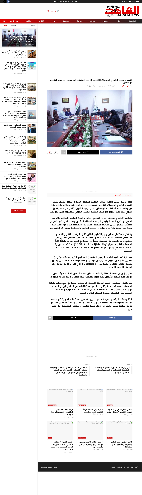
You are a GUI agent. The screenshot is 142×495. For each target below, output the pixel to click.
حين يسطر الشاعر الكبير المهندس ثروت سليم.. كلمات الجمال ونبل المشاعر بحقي (15, 176)
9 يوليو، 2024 (112, 85)
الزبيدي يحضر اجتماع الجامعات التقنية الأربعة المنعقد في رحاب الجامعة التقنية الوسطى (19, 39)
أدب (50, 438)
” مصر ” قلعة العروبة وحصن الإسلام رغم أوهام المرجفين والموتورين (91, 444)
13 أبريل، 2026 (127, 449)
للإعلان (56, 1)
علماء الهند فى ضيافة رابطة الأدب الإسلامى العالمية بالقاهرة (15, 164)
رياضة (79, 21)
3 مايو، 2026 (127, 415)
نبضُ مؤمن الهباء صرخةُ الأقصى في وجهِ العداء (93, 411)
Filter (32, 25)
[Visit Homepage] (122, 11)
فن (54, 21)
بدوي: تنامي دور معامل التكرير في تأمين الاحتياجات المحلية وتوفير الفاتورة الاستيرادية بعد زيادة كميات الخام (14, 100)
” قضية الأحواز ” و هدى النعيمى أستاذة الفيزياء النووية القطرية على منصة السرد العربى (62, 445)
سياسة (66, 21)
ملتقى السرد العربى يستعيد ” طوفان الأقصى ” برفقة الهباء (119, 411)
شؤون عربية (102, 85)
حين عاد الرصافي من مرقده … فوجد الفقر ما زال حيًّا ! (14, 198)
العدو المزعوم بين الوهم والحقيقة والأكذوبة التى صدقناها (121, 444)
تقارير (41, 21)
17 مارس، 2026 (97, 449)
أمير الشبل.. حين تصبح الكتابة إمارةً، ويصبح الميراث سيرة (15, 151)
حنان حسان (126, 85)
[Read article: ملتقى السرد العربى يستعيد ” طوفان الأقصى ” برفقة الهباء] (119, 398)
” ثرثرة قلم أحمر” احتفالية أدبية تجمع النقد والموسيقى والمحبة (14, 187)
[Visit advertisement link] (18, 78)
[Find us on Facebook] (8, 1)
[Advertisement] (90, 51)
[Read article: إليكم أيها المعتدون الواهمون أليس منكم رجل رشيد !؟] (60, 398)
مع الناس (14, 21)
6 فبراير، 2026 (68, 452)
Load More (18, 211)
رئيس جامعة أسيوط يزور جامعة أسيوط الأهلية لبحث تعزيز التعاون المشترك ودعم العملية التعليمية (14, 86)
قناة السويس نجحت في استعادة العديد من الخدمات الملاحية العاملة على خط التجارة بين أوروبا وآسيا (14, 114)
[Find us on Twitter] (4, 1)
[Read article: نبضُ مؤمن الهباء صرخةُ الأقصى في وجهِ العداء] (90, 398)
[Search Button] (4, 21)
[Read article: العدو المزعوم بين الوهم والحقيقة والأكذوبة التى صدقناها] (119, 430)
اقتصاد (105, 21)
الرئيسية (132, 21)
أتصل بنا (68, 1)
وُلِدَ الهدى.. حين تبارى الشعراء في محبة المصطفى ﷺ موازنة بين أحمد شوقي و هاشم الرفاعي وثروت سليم (14, 140)
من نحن (61, 1)
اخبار (119, 21)
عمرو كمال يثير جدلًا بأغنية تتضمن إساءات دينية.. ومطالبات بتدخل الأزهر (14, 52)
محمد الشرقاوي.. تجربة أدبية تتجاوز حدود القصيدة (15, 126)
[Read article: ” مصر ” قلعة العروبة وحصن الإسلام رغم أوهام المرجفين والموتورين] (90, 430)
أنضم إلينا (75, 1)
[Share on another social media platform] (63, 152)
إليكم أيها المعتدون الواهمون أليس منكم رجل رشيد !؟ (62, 412)
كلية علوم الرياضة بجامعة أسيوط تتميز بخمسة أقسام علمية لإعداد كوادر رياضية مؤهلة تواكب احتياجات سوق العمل (15, 66)
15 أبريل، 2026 (68, 417)
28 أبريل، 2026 (97, 415)
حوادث (92, 21)
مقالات (28, 21)
